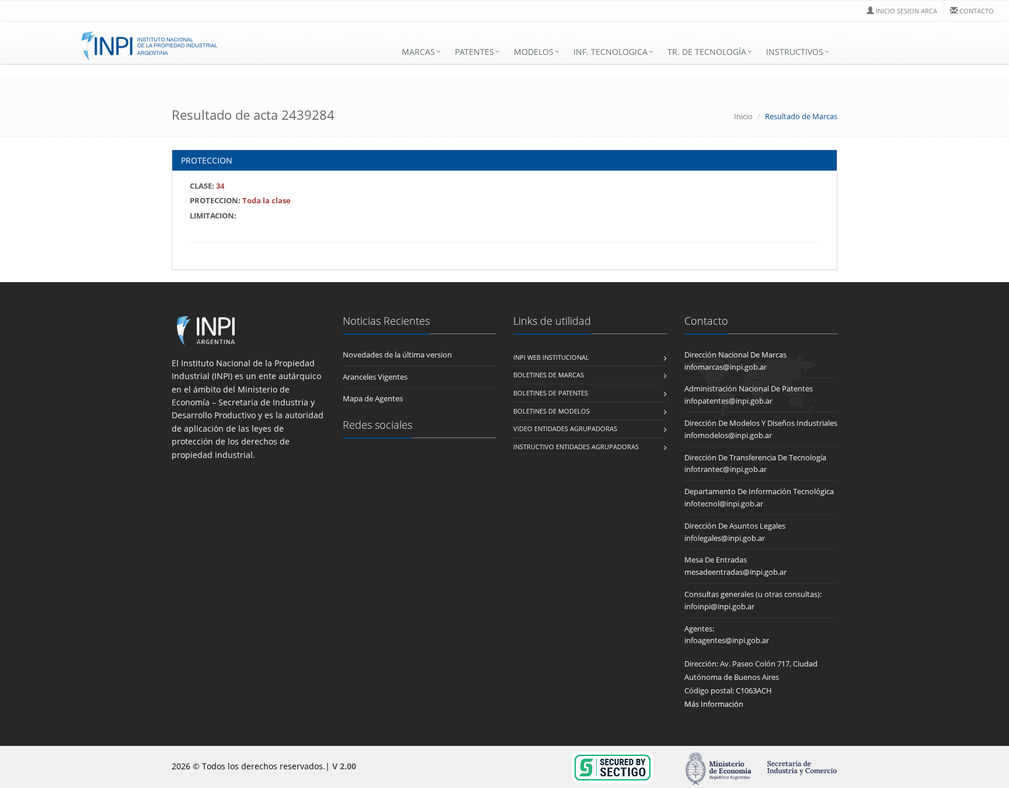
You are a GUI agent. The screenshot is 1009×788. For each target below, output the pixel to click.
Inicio (743, 116)
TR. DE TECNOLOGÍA (706, 51)
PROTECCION (206, 160)
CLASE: (207, 185)
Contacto (976, 11)
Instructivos (794, 51)
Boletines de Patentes (550, 392)
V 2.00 (344, 766)
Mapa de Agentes (373, 398)
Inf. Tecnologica (610, 51)
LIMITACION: (213, 215)
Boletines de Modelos (551, 411)
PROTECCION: (240, 200)
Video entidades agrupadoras (565, 428)
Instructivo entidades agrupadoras (576, 446)
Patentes (474, 51)
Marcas (418, 51)
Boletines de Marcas (548, 374)
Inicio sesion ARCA (906, 11)
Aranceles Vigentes (375, 377)
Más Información (713, 704)
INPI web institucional (551, 357)
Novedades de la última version (397, 354)
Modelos (534, 51)
